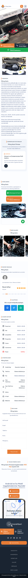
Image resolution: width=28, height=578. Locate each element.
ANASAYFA (14, 550)
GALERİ (14, 562)
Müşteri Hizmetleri (7, 531)
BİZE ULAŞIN (14, 570)
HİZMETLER (14, 558)
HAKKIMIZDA (14, 554)
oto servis (14, 469)
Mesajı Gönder (14, 451)
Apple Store (15, 491)
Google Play (15, 496)
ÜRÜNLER (14, 566)
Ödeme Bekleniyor (19, 371)
